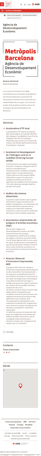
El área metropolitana (13, 422)
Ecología (20, 425)
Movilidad (28, 425)
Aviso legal (7, 436)
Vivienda (12, 425)
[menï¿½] (2, 4)
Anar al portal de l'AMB (36, 4)
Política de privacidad (17, 436)
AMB (24, 422)
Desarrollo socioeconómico (21, 428)
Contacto (24, 433)
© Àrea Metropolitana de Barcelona (20, 438)
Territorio (32, 422)
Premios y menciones (31, 436)
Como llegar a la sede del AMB (12, 433)
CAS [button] (29, 5)
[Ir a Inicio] (5, 15)
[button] (21, 4)
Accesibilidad (32, 433)
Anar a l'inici (8, 4)
